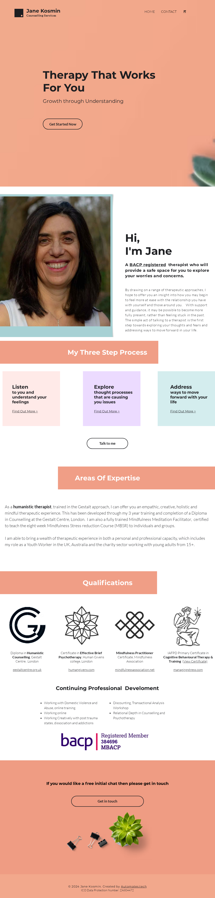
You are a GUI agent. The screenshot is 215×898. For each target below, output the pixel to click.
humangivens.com (81, 670)
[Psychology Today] (185, 11)
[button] (25, 411)
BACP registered (148, 264)
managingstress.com (188, 670)
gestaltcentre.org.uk (27, 670)
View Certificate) (195, 661)
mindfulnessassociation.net (135, 670)
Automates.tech (134, 886)
